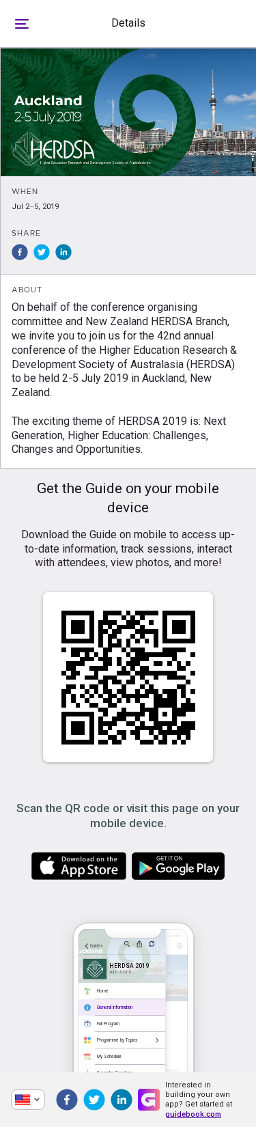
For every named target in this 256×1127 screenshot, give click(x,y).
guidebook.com (193, 1114)
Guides (96, 946)
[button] (20, 252)
